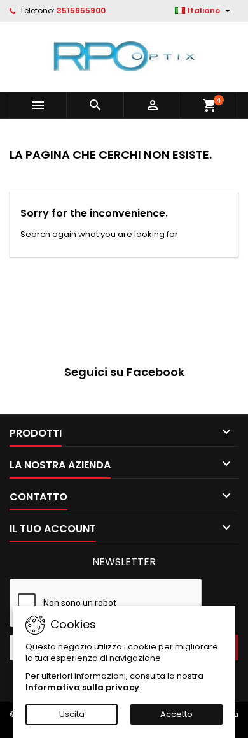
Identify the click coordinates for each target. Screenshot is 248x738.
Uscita (72, 714)
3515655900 (81, 10)
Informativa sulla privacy (82, 687)
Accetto (176, 714)
